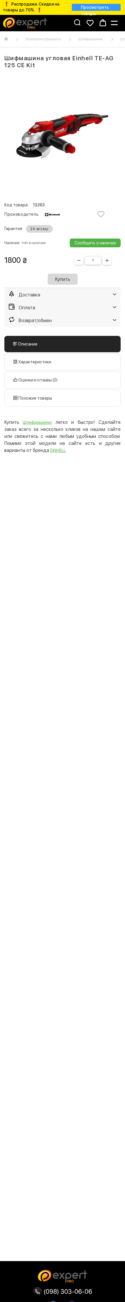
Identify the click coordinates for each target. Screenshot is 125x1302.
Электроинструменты (43, 39)
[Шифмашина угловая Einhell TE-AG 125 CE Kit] (62, 135)
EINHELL (58, 450)
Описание (27, 344)
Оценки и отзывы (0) (37, 380)
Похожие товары (34, 398)
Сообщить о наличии (95, 243)
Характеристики (34, 362)
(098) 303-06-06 (67, 1291)
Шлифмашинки (90, 39)
